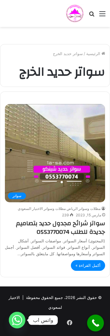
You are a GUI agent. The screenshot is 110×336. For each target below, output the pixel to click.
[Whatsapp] (17, 320)
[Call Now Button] (95, 323)
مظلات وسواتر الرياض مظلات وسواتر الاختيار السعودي (59, 208)
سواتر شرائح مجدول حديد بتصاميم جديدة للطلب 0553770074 (60, 227)
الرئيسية (93, 53)
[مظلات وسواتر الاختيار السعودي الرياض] (75, 13)
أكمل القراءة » (88, 265)
